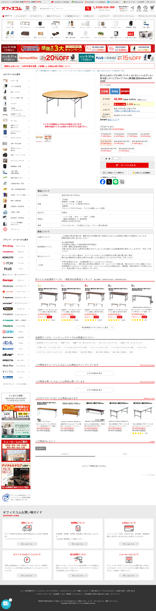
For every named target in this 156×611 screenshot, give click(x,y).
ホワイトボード (85, 37)
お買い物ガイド (96, 591)
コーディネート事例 (146, 39)
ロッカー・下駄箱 (100, 27)
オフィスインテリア (100, 37)
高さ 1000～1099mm (102, 352)
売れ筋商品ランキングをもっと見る (95, 327)
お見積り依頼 (120, 591)
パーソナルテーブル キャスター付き (75, 347)
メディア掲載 (77, 591)
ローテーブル (142, 347)
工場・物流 (146, 27)
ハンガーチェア (103, 16)
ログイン (132, 11)
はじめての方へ (131, 2)
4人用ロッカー (89, 16)
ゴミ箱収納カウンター (72, 16)
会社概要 (141, 2)
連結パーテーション (53, 16)
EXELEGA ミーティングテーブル (47, 343)
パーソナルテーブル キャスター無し (122, 347)
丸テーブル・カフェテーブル (108, 343)
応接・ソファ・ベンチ (18, 155)
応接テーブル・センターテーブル (131, 343)
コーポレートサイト (42, 594)
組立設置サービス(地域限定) (96, 2)
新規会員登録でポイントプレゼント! (124, 8)
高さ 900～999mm (86, 352)
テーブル (55, 27)
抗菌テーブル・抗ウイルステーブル (84, 343)
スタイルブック (65, 591)
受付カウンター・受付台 (17, 149)
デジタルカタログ (108, 591)
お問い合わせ (150, 2)
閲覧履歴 (145, 11)
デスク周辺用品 (40, 27)
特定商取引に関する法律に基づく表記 (97, 594)
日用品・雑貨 (15, 212)
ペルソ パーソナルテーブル (99, 347)
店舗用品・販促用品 (17, 206)
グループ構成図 (66, 594)
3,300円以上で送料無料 (61, 2)
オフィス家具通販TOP (27, 591)
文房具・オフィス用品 (18, 195)
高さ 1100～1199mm (119, 352)
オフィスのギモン (52, 591)
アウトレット (15, 229)
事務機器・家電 (131, 27)
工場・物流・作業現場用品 (15, 172)
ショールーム (41, 591)
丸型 (131, 352)
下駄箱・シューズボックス (16, 109)
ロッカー (14, 103)
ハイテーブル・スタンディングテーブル (49, 352)
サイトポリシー (78, 594)
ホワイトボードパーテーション (123, 16)
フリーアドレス (25, 27)
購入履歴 (138, 11)
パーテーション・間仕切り (16, 132)
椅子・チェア (10, 37)
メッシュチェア (20, 16)
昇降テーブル (65, 343)
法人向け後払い (115, 2)
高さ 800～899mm (71, 352)
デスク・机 (9, 27)
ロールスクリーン (36, 16)
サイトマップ (115, 594)
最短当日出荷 (78, 2)
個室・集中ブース (115, 37)
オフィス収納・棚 (17, 98)
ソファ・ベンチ (25, 37)
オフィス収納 (70, 27)
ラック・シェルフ (85, 27)
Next (152, 302)
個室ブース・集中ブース (15, 126)
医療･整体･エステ (17, 178)
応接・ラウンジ (55, 37)
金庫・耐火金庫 (70, 37)
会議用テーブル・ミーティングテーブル (18, 115)
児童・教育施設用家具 (18, 189)
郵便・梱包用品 (16, 201)
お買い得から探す (130, 37)
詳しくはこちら (26, 544)
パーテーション (116, 27)
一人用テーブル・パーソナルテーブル (48, 347)
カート (152, 11)
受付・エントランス (40, 37)
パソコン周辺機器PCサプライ (17, 224)
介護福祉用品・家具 (17, 183)
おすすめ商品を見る (94, 373)
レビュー (86, 591)
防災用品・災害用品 (17, 218)
